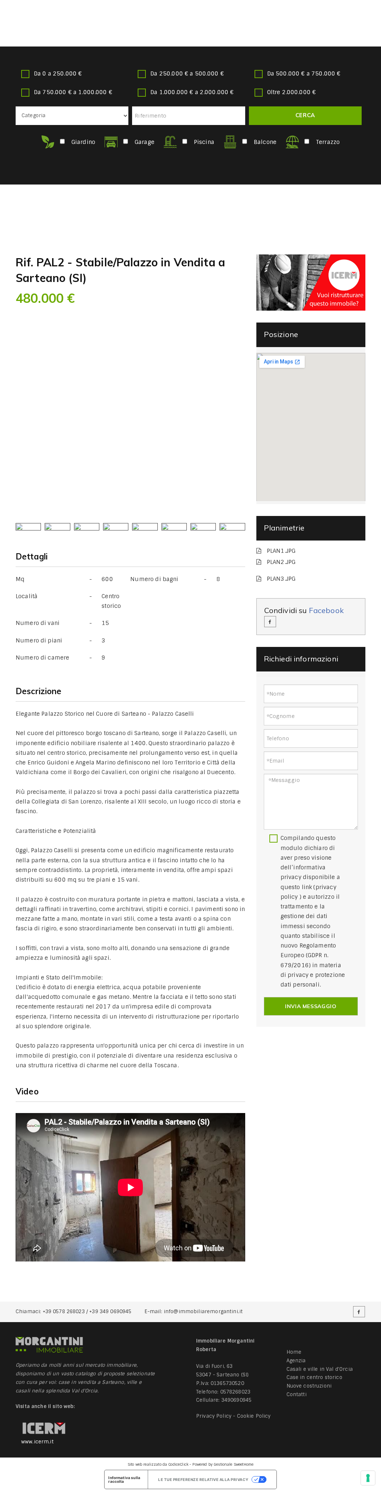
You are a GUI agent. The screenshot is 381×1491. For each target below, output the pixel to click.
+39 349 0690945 (110, 1311)
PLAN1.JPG (281, 551)
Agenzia (296, 1360)
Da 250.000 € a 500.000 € (187, 73)
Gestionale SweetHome (233, 1464)
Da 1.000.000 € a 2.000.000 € (192, 92)
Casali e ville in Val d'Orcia (319, 1369)
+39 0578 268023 (64, 1311)
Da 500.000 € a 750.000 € (304, 73)
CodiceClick (178, 1464)
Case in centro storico (314, 1377)
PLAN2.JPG (281, 562)
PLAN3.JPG (281, 579)
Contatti (296, 1394)
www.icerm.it (37, 1442)
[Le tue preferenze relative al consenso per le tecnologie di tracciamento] (368, 1478)
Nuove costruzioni (309, 1386)
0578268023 (235, 1392)
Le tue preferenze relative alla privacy (203, 1479)
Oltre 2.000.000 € (291, 92)
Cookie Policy (254, 1416)
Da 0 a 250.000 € (58, 73)
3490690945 (236, 1400)
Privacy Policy (213, 1416)
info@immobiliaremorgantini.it (203, 1311)
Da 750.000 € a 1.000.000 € (73, 92)
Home (294, 1352)
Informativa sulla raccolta (124, 1479)
